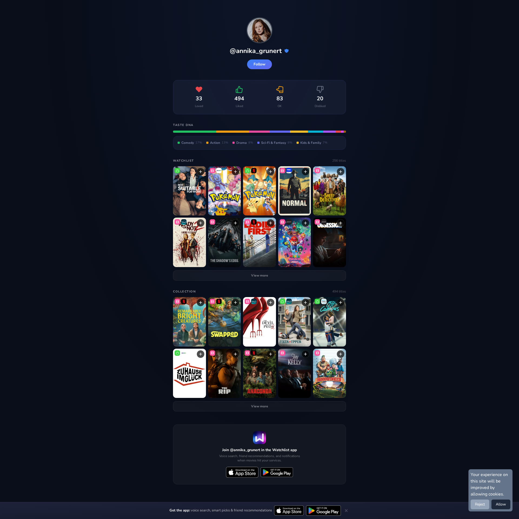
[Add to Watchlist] (200, 171)
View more (259, 275)
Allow (501, 504)
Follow (259, 64)
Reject (480, 504)
